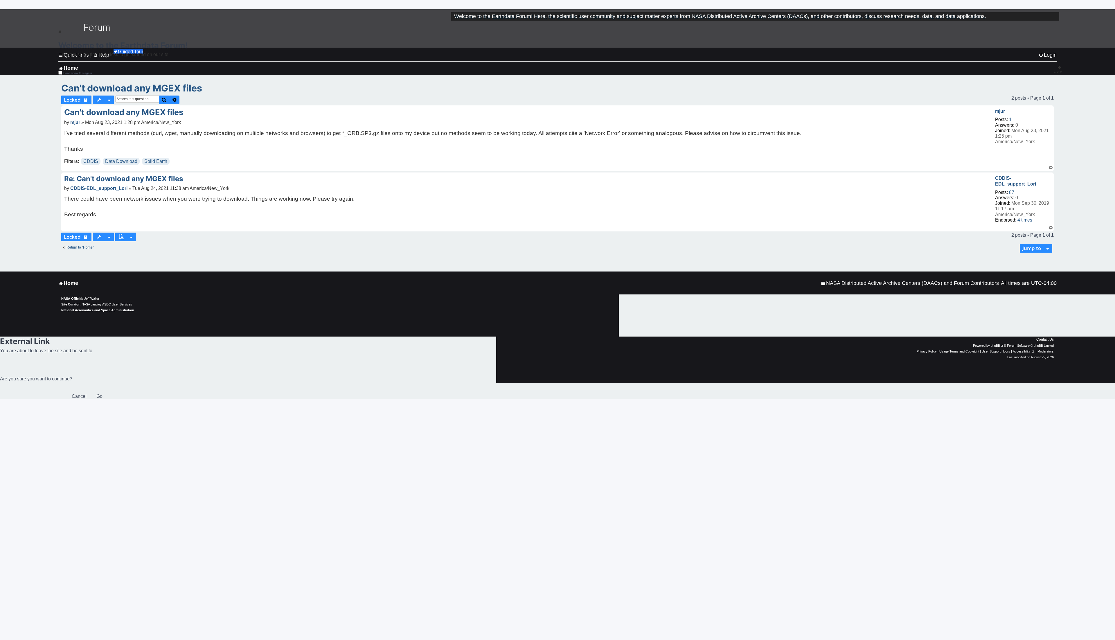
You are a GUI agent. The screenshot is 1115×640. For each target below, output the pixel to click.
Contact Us (1045, 339)
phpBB (995, 345)
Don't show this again (77, 73)
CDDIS (90, 161)
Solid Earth (155, 161)
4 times (1024, 219)
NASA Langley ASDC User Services (107, 304)
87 (1011, 192)
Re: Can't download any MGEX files (123, 179)
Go (99, 396)
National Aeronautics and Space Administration (97, 310)
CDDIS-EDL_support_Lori (1015, 181)
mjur (1000, 111)
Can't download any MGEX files (131, 88)
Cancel (79, 396)
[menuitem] (910, 283)
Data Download (121, 161)
